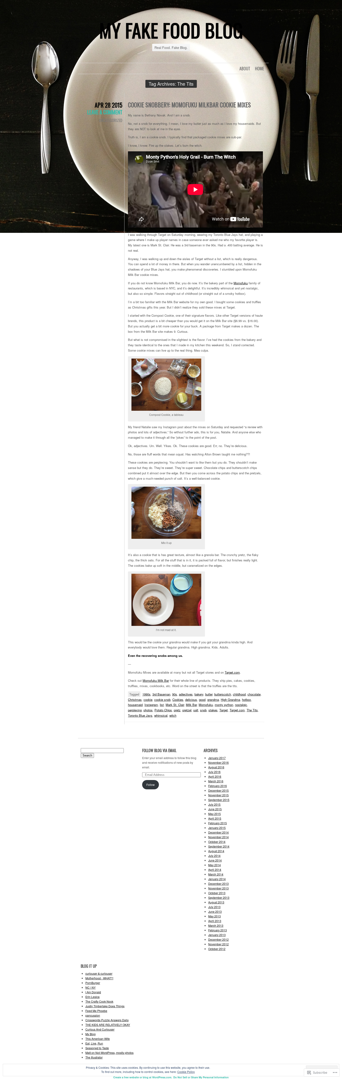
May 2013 (214, 916)
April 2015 (214, 818)
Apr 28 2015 (108, 105)
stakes (213, 710)
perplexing (135, 710)
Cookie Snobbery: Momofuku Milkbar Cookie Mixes (189, 104)
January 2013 (217, 935)
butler (208, 694)
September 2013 (218, 897)
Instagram (151, 704)
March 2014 (215, 874)
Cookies (177, 699)
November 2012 (218, 944)
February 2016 (217, 786)
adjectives (186, 694)
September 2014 (218, 846)
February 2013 (217, 930)
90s (174, 694)
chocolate (254, 694)
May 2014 (214, 865)
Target (223, 710)
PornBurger (92, 983)
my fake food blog (171, 30)
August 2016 (216, 767)
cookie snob (162, 699)
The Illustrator (94, 1057)
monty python (224, 704)
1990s (146, 694)
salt (195, 710)
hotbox (246, 699)
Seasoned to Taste (97, 1048)
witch (172, 715)
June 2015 (215, 809)
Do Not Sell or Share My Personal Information (201, 1077)
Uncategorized (110, 120)
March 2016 (215, 781)
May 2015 (214, 814)
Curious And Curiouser (99, 1029)
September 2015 (218, 800)
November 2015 (218, 795)
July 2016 (214, 772)
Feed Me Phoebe (96, 1011)
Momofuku (241, 283)
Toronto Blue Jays (140, 715)
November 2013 (218, 888)
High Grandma (230, 699)
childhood (239, 694)
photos (148, 710)
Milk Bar (191, 704)
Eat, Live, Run (94, 1043)
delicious (191, 699)
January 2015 (217, 828)
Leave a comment (104, 112)
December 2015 (218, 790)
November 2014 (218, 837)
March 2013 (215, 925)
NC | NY (90, 987)
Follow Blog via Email (159, 750)
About (244, 68)
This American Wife (97, 1039)
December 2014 (218, 832)
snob (203, 710)
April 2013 (214, 921)
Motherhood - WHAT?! (99, 978)
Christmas (135, 699)
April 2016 (214, 776)
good (202, 699)
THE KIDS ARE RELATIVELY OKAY (107, 1025)
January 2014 (217, 879)
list (162, 704)
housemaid (135, 704)
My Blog (90, 1034)
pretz (177, 710)
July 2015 (214, 804)
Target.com (232, 672)
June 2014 (215, 860)
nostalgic (241, 704)
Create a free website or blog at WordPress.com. (142, 1077)
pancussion (92, 1015)
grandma (213, 699)
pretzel (186, 710)
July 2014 (214, 856)
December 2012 (218, 939)
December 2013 (218, 884)
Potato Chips (163, 710)
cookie (148, 699)
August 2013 (216, 902)
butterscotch (222, 694)
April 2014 (214, 870)
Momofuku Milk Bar (156, 680)
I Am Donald (93, 992)
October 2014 (216, 842)
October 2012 (216, 949)
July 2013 (214, 907)
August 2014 (216, 851)
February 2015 (217, 823)
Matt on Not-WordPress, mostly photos (109, 1053)
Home (259, 68)
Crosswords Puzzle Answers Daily (107, 1020)
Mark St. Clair (175, 704)
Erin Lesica (92, 997)
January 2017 (217, 758)
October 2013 (216, 893)
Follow (150, 785)
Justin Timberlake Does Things (104, 1006)
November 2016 (218, 762)
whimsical (161, 715)
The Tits (252, 710)
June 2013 (215, 911)
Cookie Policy (186, 1072)
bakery (198, 694)
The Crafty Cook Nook (99, 1001)
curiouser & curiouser (98, 973)
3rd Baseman (161, 694)
